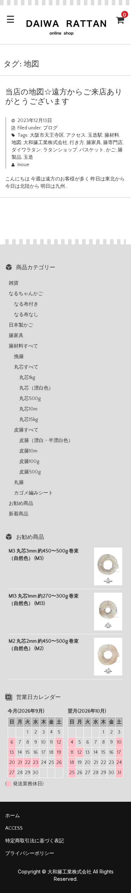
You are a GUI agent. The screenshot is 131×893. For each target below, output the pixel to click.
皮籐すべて (26, 430)
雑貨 (14, 283)
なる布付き (26, 304)
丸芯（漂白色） (36, 388)
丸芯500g (30, 398)
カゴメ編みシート (33, 493)
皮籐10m (28, 451)
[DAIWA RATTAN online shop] (65, 32)
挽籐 (19, 356)
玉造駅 (95, 135)
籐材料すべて (23, 346)
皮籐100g (29, 461)
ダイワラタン (26, 150)
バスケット (91, 150)
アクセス (76, 135)
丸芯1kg (27, 377)
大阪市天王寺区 (47, 135)
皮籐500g (30, 472)
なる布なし (26, 314)
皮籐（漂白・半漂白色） (46, 440)
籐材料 (111, 135)
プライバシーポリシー (29, 853)
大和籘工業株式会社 (45, 142)
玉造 (28, 157)
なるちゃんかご (26, 294)
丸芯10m (28, 409)
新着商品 (18, 514)
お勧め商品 (21, 503)
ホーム (12, 816)
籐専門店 (113, 142)
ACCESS (14, 828)
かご (111, 150)
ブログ (50, 128)
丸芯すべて (26, 367)
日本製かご (21, 325)
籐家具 (93, 142)
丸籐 (19, 482)
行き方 (77, 142)
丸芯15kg (28, 419)
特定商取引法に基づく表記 (34, 841)
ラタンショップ (60, 150)
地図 (16, 142)
